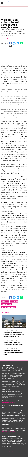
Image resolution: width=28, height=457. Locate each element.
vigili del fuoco (8, 307)
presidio (14, 301)
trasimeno (6, 304)
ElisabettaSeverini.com (8, 402)
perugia (5, 301)
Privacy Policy (6, 451)
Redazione (4, 38)
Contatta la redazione (8, 431)
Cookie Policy (16, 451)
